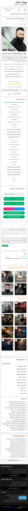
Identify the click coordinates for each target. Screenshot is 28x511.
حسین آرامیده (19, 9)
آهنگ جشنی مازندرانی (21, 371)
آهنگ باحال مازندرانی (16, 495)
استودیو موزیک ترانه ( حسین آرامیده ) (19, 354)
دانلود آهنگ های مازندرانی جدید (14, 217)
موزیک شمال (25, 9)
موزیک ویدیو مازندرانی (21, 382)
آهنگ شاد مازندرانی (22, 366)
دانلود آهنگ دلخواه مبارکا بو (15, 188)
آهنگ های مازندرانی (6, 363)
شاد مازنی (4, 57)
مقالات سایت (23, 393)
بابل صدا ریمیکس (14, 498)
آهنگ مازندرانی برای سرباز (7, 501)
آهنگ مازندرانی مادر (9, 495)
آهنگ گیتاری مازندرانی (21, 374)
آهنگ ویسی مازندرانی (21, 385)
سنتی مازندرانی (23, 388)
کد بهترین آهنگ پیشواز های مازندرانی (18, 14)
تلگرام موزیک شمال (18, 209)
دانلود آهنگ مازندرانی (23, 495)
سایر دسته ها (23, 390)
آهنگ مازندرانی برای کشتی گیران (14, 496)
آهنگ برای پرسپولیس (8, 499)
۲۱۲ (25, 20)
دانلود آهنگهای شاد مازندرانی (14, 475)
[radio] (19, 84)
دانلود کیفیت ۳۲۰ (14, 203)
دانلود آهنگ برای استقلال (22, 501)
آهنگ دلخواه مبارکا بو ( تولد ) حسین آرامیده (8, 9)
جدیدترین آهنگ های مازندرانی (13, 460)
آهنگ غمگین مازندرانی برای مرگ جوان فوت (20, 499)
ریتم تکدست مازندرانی (21, 379)
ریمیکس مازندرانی (22, 377)
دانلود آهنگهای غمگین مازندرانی (13, 488)
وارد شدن (24, 224)
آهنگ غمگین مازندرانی (21, 369)
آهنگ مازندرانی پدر (15, 501)
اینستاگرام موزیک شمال (7, 209)
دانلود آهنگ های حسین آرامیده (13, 213)
